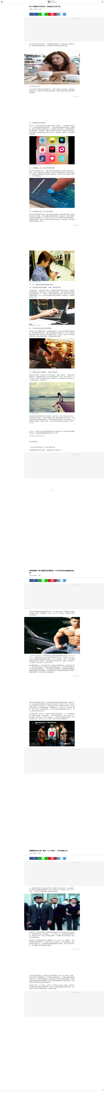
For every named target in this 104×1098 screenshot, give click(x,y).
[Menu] (2, 2)
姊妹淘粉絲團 (40, 450)
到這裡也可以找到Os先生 (37, 435)
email (61, 14)
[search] (102, 2)
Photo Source (36, 165)
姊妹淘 (37, 86)
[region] (76, 30)
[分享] (33, 14)
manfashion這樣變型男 (52, 1)
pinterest (52, 14)
